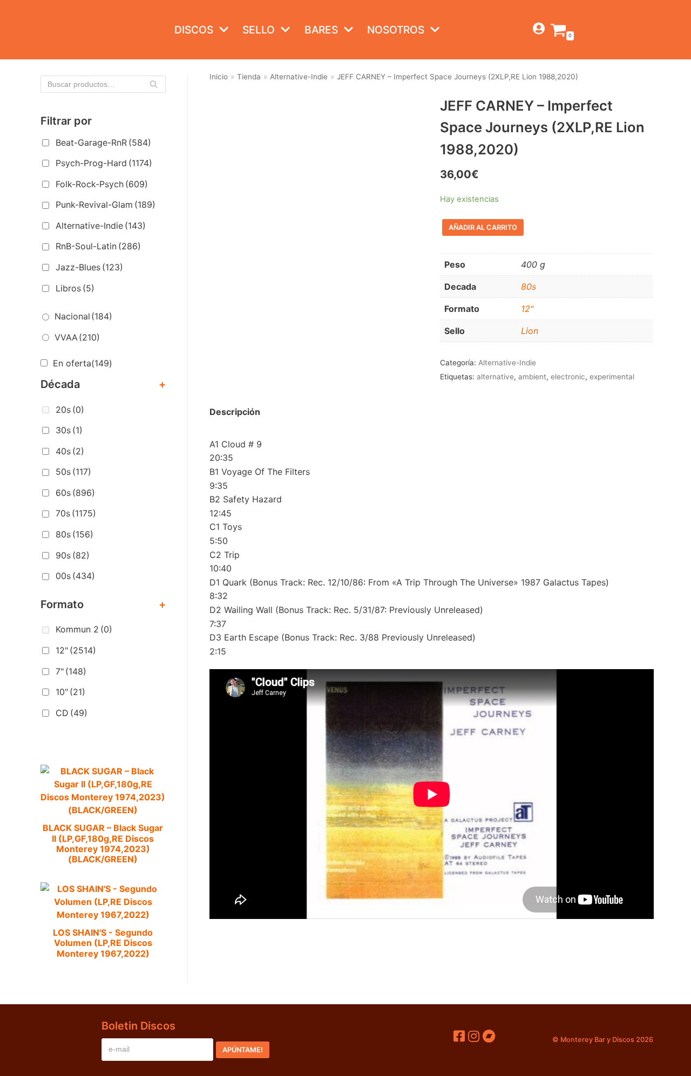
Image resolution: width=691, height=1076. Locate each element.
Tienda (249, 76)
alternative (495, 376)
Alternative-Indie (101, 225)
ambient (532, 376)
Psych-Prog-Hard (104, 163)
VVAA (77, 337)
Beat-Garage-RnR (103, 142)
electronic (568, 376)
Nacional (83, 316)
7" (71, 671)
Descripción (234, 411)
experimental (612, 376)
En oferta (82, 363)
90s (73, 555)
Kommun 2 (84, 629)
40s (70, 451)
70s (76, 513)
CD (71, 712)
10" (70, 691)
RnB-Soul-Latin (98, 246)
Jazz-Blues (89, 267)
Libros (75, 288)
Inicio (218, 76)
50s (73, 471)
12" (76, 650)
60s (75, 492)
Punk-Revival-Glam (105, 204)
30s (69, 430)
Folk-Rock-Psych (102, 184)
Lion (529, 330)
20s (70, 409)
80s (74, 534)
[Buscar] (153, 84)
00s (75, 575)
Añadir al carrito (483, 227)
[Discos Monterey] (62, 30)
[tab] (234, 412)
